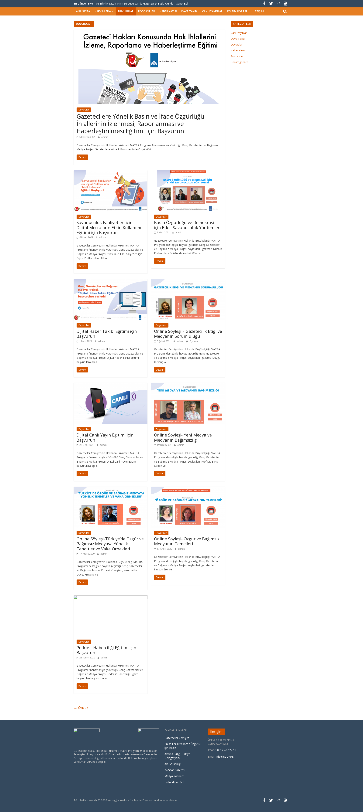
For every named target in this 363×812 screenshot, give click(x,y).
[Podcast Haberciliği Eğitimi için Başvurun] (110, 598)
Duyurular (126, 11)
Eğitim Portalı (237, 11)
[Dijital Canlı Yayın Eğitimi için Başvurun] (110, 385)
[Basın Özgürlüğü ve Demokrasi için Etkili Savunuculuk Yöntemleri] (188, 173)
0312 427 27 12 (227, 750)
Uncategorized (239, 62)
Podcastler (146, 11)
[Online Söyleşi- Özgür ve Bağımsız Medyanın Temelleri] (188, 489)
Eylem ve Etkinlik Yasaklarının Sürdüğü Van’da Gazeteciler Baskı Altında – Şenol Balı (138, 3)
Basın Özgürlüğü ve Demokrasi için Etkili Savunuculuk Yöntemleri (187, 224)
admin (104, 137)
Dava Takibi (189, 11)
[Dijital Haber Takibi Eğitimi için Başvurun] (110, 281)
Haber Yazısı (168, 11)
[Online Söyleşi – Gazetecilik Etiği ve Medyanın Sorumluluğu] (188, 281)
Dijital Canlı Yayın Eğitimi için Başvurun (105, 437)
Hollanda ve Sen (174, 782)
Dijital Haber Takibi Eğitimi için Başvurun (107, 333)
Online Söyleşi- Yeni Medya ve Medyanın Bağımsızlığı (183, 437)
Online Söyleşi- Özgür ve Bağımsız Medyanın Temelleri (187, 541)
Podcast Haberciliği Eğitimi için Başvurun (106, 650)
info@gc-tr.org (224, 756)
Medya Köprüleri (174, 776)
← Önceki (81, 707)
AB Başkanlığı (172, 764)
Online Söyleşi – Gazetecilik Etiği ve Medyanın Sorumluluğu (188, 333)
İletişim (258, 11)
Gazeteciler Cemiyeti (176, 738)
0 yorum (194, 341)
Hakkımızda (103, 11)
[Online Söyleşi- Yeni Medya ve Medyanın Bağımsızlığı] (188, 385)
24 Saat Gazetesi (174, 770)
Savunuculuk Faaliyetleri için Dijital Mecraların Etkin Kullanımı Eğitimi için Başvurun (109, 227)
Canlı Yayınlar (212, 11)
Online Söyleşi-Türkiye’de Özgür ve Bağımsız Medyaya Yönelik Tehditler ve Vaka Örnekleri (110, 544)
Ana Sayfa (83, 11)
